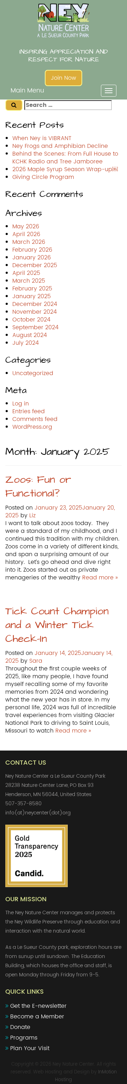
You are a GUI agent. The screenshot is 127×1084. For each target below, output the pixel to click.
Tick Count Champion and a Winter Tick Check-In (57, 625)
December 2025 (34, 265)
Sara (35, 661)
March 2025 (28, 280)
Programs (23, 1037)
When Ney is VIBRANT (41, 138)
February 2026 (32, 249)
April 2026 (26, 234)
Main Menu (27, 90)
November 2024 (34, 312)
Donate (20, 1027)
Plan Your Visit (29, 1048)
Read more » (100, 577)
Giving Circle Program (43, 177)
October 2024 (31, 319)
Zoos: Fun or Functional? (38, 486)
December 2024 (34, 304)
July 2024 (25, 343)
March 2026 (28, 242)
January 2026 (31, 257)
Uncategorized (32, 373)
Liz (32, 515)
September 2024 (35, 327)
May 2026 (25, 226)
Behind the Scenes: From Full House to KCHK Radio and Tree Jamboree (65, 157)
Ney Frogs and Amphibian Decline (60, 146)
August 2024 (29, 335)
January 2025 (31, 296)
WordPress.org (32, 427)
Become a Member (37, 1016)
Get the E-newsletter (38, 1006)
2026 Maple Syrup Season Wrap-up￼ (65, 169)
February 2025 (32, 288)
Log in (20, 403)
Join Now (63, 78)
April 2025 (26, 273)
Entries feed (28, 411)
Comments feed (35, 419)
